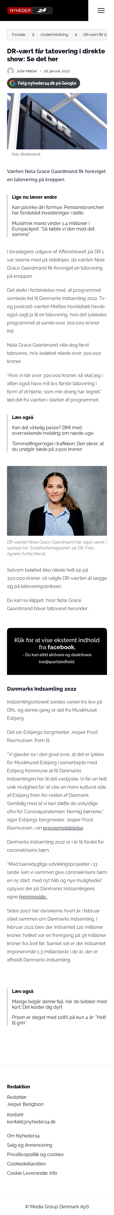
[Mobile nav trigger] (101, 10)
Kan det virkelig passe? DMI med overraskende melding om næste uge (52, 430)
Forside (18, 34)
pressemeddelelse (63, 828)
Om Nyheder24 (23, 1136)
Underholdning (54, 34)
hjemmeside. (33, 897)
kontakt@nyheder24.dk (31, 1122)
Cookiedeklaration (26, 1164)
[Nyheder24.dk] (47, 10)
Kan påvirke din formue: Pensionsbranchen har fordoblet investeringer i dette (58, 210)
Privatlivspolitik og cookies (35, 1154)
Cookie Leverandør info (32, 1173)
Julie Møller (26, 71)
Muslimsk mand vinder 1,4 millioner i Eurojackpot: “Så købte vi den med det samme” (53, 229)
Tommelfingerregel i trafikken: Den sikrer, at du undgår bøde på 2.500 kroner (58, 446)
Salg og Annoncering (29, 1145)
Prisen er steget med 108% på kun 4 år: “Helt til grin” (59, 1020)
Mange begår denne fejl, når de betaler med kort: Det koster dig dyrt (59, 1004)
